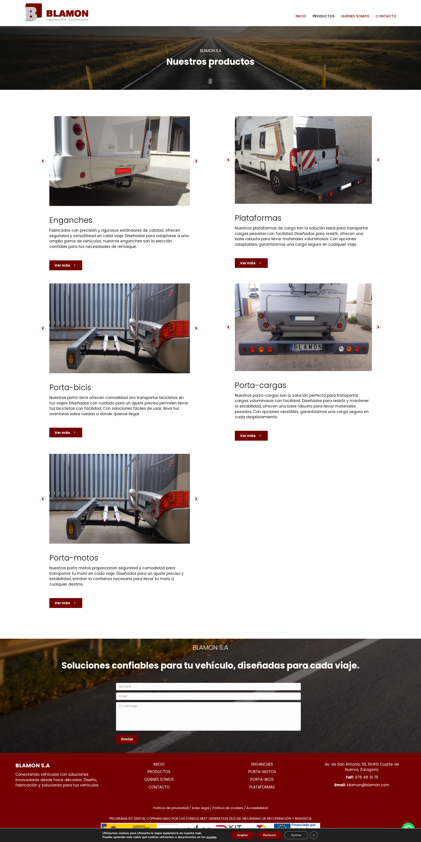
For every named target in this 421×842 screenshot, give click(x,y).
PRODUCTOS (324, 16)
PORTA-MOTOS (262, 771)
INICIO (301, 16)
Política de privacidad (171, 808)
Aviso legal (200, 808)
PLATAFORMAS (262, 787)
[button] (43, 161)
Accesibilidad (257, 808)
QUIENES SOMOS (355, 16)
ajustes (211, 837)
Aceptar (242, 835)
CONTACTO (386, 16)
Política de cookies (227, 808)
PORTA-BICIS (262, 779)
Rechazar (269, 835)
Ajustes (296, 835)
